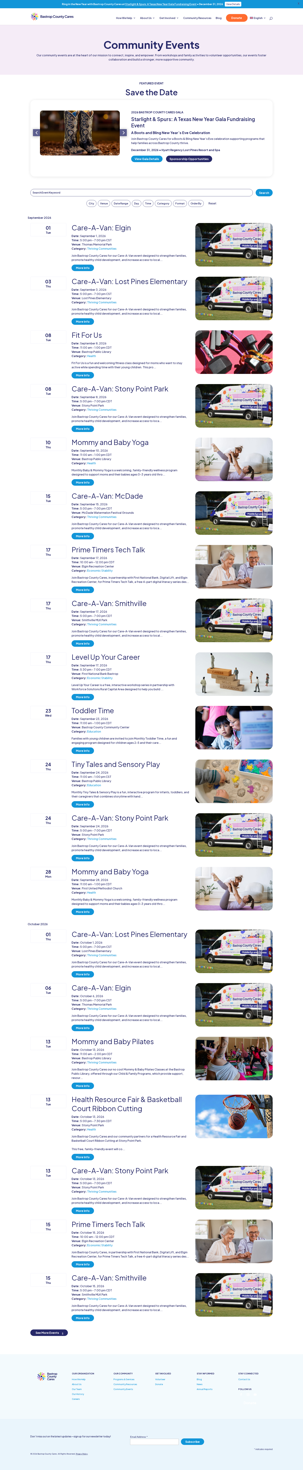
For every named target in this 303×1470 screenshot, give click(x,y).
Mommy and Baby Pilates (113, 1041)
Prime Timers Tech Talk (108, 549)
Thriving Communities (101, 248)
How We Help (124, 18)
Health (91, 356)
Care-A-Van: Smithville (109, 603)
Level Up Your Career (106, 656)
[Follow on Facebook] (241, 1394)
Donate (236, 18)
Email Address (138, 1436)
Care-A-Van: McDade (107, 495)
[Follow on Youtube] (255, 1394)
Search (264, 193)
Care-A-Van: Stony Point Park (120, 388)
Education (94, 731)
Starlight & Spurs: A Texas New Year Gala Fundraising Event (161, 4)
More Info (83, 268)
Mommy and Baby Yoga (110, 442)
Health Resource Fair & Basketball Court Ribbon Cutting (127, 1104)
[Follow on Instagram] (248, 1394)
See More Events (47, 1333)
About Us (146, 18)
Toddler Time (93, 710)
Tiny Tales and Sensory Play (116, 764)
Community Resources (197, 18)
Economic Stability (100, 570)
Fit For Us (87, 334)
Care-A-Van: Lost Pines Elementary (129, 281)
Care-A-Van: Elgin (101, 227)
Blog (219, 18)
